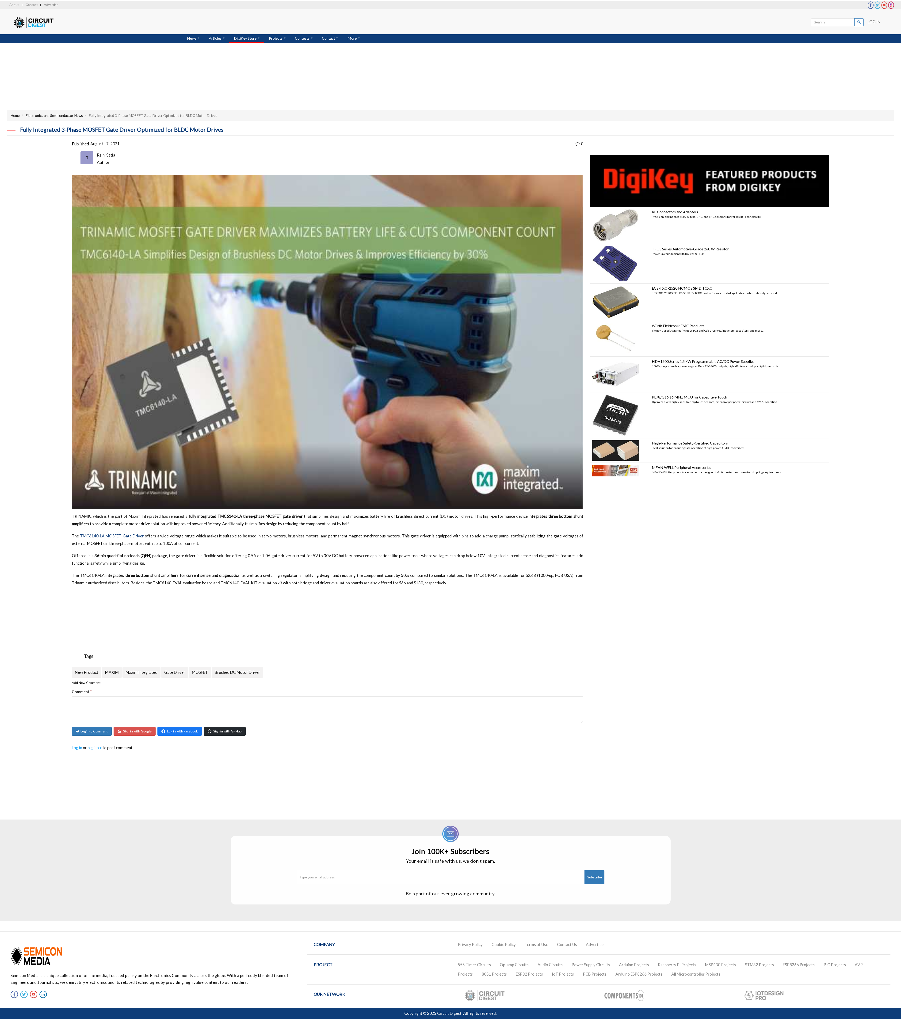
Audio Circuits (550, 964)
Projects (276, 38)
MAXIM (112, 672)
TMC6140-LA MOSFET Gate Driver (112, 535)
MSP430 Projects (720, 964)
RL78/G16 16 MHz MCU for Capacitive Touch (689, 397)
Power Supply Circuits (591, 964)
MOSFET (200, 672)
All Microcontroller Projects (695, 974)
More (352, 38)
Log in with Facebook (182, 731)
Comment (82, 691)
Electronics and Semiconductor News (54, 115)
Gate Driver (174, 672)
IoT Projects (563, 974)
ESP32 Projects (529, 974)
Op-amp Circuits (514, 964)
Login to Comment (94, 731)
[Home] (38, 22)
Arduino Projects (634, 964)
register (95, 747)
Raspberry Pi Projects (677, 964)
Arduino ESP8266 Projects (638, 974)
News (192, 38)
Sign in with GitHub (227, 731)
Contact (32, 5)
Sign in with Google (137, 731)
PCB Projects (595, 974)
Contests (302, 38)
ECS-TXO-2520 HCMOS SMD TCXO (682, 288)
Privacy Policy (470, 944)
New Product (86, 672)
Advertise (51, 5)
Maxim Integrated (141, 672)
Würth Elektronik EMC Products (678, 325)
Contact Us (567, 944)
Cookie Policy (504, 944)
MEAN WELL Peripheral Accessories (681, 467)
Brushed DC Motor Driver (237, 672)
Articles (215, 38)
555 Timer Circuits (474, 964)
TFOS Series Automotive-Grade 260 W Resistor (690, 249)
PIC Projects (835, 964)
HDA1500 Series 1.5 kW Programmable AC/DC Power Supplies (703, 361)
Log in (77, 747)
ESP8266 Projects (799, 964)
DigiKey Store (245, 38)
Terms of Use (536, 944)
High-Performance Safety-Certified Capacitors (690, 443)
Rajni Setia (106, 155)
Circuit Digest (449, 1013)
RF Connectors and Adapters (675, 212)
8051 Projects (494, 974)
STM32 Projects (759, 964)
